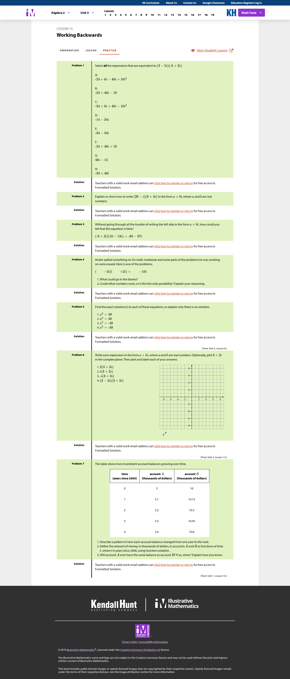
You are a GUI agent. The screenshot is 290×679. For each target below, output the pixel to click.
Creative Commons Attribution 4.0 (140, 650)
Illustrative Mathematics (81, 650)
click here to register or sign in (173, 183)
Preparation (69, 50)
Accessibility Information (153, 642)
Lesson (91, 50)
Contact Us (189, 3)
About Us (171, 3)
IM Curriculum (150, 3)
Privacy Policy (130, 642)
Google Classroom (214, 3)
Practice (109, 50)
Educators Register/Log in (246, 3)
